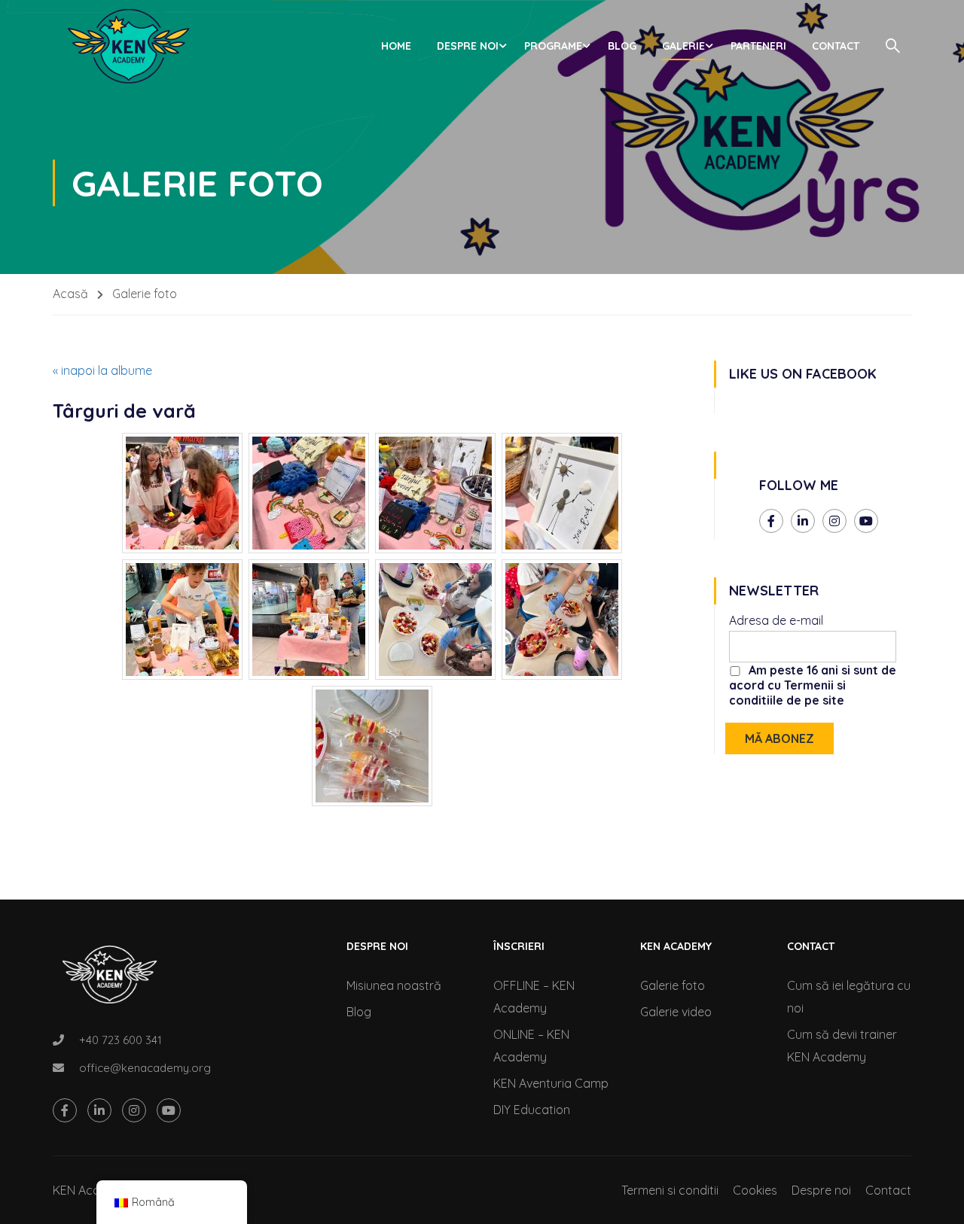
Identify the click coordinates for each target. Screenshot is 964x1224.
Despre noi (468, 46)
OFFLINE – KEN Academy (534, 996)
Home (396, 46)
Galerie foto (672, 985)
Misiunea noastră (393, 985)
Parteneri (758, 46)
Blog (622, 46)
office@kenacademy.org (145, 1068)
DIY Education (531, 1109)
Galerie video (676, 1011)
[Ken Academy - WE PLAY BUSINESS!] (128, 46)
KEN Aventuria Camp (551, 1083)
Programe (553, 46)
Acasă (70, 293)
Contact (835, 46)
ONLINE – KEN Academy (531, 1045)
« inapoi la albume (102, 370)
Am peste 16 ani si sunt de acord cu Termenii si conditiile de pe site (812, 685)
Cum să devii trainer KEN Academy (842, 1045)
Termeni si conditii (669, 1190)
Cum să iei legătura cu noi (849, 996)
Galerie (683, 46)
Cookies (755, 1190)
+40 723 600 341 (120, 1040)
